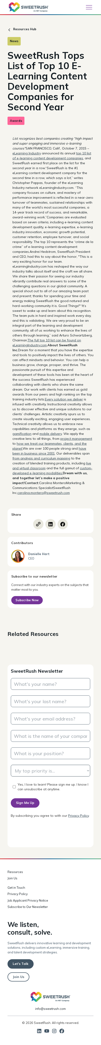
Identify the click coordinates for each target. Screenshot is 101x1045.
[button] (89, 7)
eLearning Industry (26, 153)
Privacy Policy (78, 816)
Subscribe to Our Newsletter (28, 907)
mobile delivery (50, 434)
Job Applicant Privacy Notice (28, 900)
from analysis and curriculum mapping (41, 458)
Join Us (12, 878)
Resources (15, 872)
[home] (29, 7)
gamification (21, 434)
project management (76, 439)
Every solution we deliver (64, 399)
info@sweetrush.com (50, 1009)
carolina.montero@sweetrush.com (43, 493)
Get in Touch (16, 887)
